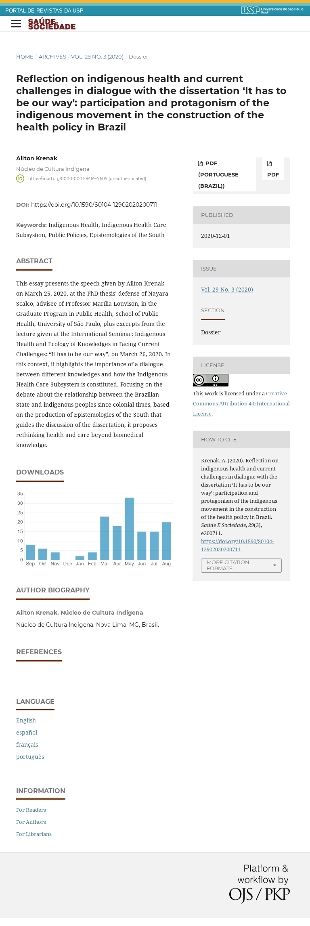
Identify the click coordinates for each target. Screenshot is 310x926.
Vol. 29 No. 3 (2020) (97, 56)
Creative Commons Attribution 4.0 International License (241, 403)
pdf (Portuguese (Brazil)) (218, 174)
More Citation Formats (228, 565)
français (27, 744)
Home (25, 56)
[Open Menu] (16, 24)
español (26, 732)
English (26, 720)
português (30, 756)
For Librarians (34, 834)
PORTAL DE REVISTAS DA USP (44, 11)
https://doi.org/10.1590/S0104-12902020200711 (94, 204)
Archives (52, 56)
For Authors (31, 821)
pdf (273, 174)
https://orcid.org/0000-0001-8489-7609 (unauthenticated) (87, 178)
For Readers (31, 809)
